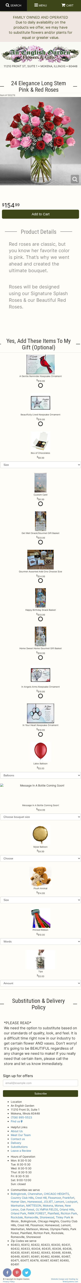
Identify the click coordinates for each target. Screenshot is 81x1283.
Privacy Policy (9, 1281)
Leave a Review (21, 1150)
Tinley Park (63, 1217)
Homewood (34, 1201)
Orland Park (18, 1213)
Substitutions (19, 1146)
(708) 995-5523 (21, 1117)
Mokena (48, 1205)
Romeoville (31, 1217)
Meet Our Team (21, 1135)
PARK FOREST (37, 1213)
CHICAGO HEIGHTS (56, 1193)
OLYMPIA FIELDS (47, 1209)
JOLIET (48, 1201)
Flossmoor (54, 1197)
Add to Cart (41, 214)
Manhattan (18, 1205)
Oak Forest (27, 1209)
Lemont (59, 1201)
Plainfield (53, 1213)
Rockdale (17, 1217)
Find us (16, 1121)
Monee (59, 1205)
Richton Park (69, 1213)
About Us (17, 1131)
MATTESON (33, 1205)
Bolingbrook (18, 1193)
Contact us (18, 1139)
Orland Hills (67, 1209)
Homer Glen (18, 1201)
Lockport (71, 1201)
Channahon (35, 1193)
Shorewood (47, 1217)
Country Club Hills (22, 1197)
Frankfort (68, 1197)
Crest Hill (41, 1197)
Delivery (16, 1142)
